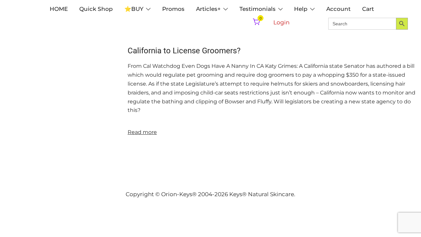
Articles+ (208, 9)
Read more (142, 132)
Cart (368, 9)
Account (338, 9)
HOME (59, 9)
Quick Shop (96, 9)
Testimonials (257, 9)
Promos (173, 9)
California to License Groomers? (184, 50)
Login (281, 22)
